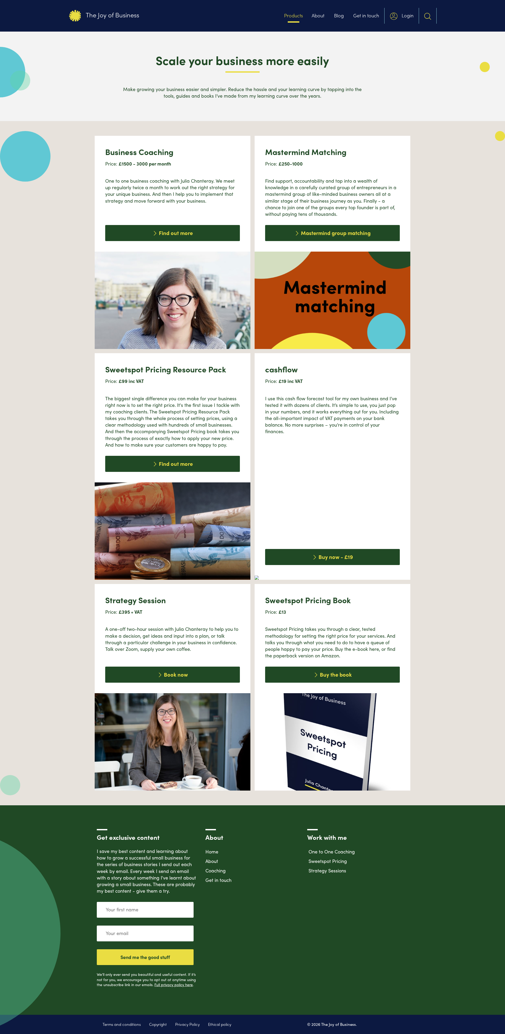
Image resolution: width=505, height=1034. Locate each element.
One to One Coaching (332, 851)
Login (406, 15)
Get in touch (366, 15)
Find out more (175, 233)
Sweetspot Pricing (328, 861)
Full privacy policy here (173, 984)
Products (293, 15)
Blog (339, 15)
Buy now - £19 (335, 557)
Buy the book (335, 674)
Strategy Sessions (327, 870)
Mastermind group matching (335, 233)
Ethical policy (219, 1024)
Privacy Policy (187, 1024)
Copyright (158, 1024)
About (318, 15)
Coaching (215, 870)
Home (211, 851)
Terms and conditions (122, 1024)
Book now (175, 674)
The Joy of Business (111, 14)
